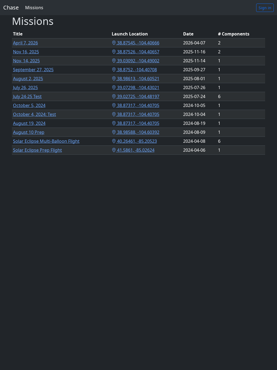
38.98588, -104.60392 (137, 132)
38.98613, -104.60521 (137, 79)
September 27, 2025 (33, 70)
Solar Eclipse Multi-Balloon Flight (46, 141)
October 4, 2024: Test (34, 114)
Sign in (265, 7)
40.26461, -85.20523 (136, 141)
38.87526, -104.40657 (137, 52)
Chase (11, 7)
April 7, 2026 (25, 43)
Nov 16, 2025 (26, 52)
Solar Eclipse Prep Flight (37, 150)
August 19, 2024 (29, 123)
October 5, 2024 (29, 105)
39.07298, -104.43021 (137, 87)
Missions (34, 8)
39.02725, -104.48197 (137, 96)
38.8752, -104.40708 (136, 70)
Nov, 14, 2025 (26, 61)
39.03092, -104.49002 (137, 61)
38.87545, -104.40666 (137, 43)
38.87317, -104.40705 (137, 105)
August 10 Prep (28, 132)
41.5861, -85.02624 (135, 150)
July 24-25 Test (27, 96)
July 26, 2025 (25, 87)
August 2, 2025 (28, 79)
